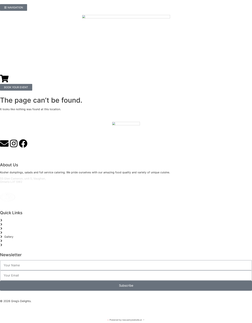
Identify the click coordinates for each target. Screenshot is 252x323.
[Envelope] (4, 143)
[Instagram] (13, 143)
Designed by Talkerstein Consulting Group (27, 309)
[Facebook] (23, 143)
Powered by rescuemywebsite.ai (126, 320)
